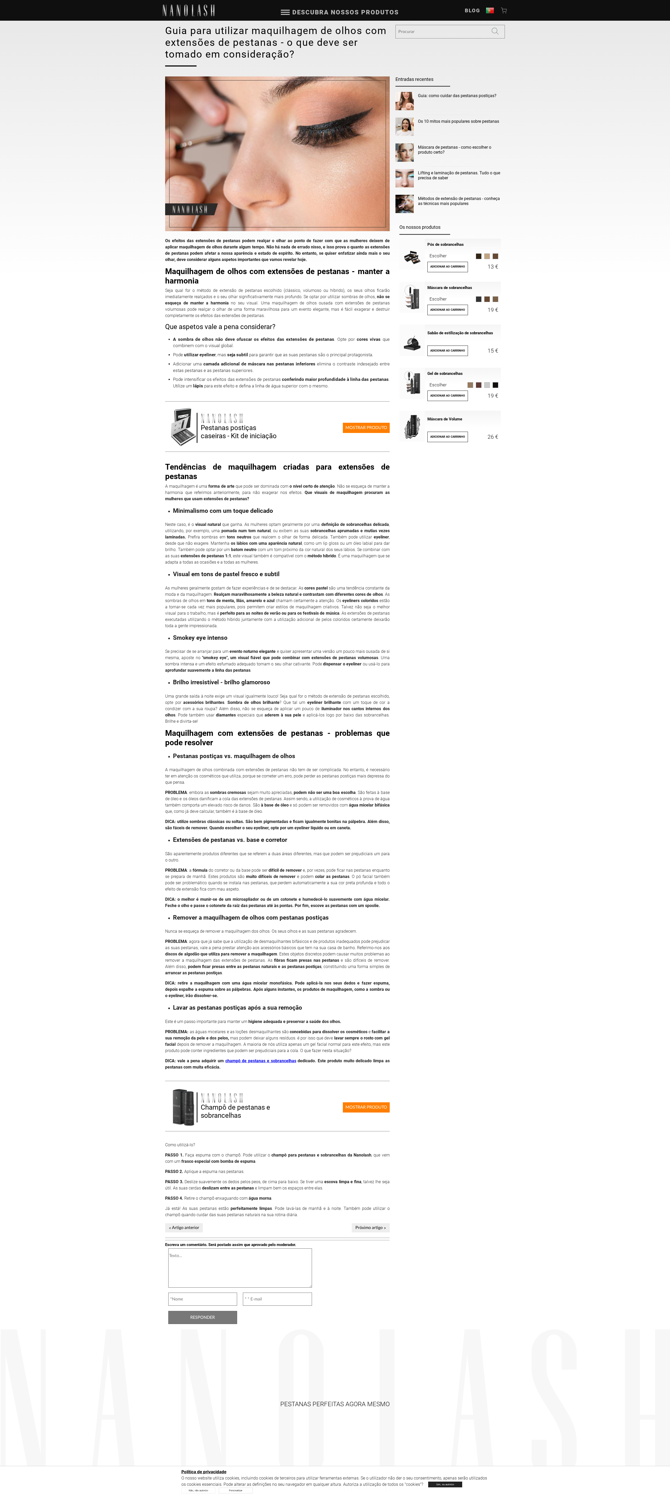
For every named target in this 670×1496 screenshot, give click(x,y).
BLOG (472, 10)
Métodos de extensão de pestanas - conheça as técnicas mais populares (459, 201)
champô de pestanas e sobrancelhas (260, 1060)
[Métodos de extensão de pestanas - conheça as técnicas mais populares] (404, 205)
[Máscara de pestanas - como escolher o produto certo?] (404, 153)
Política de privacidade (203, 1471)
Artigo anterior (185, 1228)
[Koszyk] (504, 10)
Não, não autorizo (198, 1490)
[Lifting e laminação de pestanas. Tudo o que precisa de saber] (404, 179)
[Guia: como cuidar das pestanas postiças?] (404, 102)
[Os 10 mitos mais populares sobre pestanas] (404, 128)
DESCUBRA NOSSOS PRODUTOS (345, 12)
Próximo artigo (369, 1228)
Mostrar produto (366, 428)
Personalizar (235, 1490)
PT (490, 10)
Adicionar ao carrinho (447, 266)
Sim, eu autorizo (445, 1484)
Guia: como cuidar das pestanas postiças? (457, 95)
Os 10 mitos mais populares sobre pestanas (458, 121)
